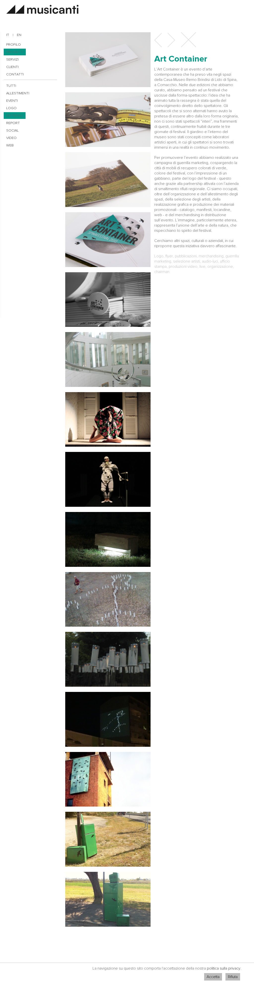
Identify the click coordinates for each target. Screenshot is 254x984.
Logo (11, 108)
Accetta (213, 976)
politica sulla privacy (223, 968)
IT (7, 35)
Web (10, 145)
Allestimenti (17, 93)
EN (19, 35)
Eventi (12, 101)
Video (11, 138)
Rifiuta (233, 976)
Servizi (12, 59)
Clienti (12, 67)
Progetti (14, 52)
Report (13, 123)
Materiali (14, 115)
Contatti (15, 74)
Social (12, 130)
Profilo (13, 44)
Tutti (11, 86)
